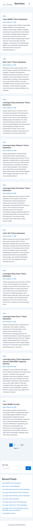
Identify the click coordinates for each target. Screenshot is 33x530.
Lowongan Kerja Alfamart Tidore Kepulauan (15, 492)
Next (16, 448)
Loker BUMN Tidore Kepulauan (15, 19)
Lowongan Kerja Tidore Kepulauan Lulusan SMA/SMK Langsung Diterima (16, 361)
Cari (28, 468)
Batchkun (20, 3)
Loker (4, 16)
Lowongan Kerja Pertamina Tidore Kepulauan (16, 495)
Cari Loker (5, 465)
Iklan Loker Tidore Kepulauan (14, 62)
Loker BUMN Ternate (11, 404)
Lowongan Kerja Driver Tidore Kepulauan (14, 505)
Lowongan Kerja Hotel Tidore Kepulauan (14, 502)
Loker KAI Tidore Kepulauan (14, 233)
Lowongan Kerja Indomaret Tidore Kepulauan (16, 489)
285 (22, 445)
